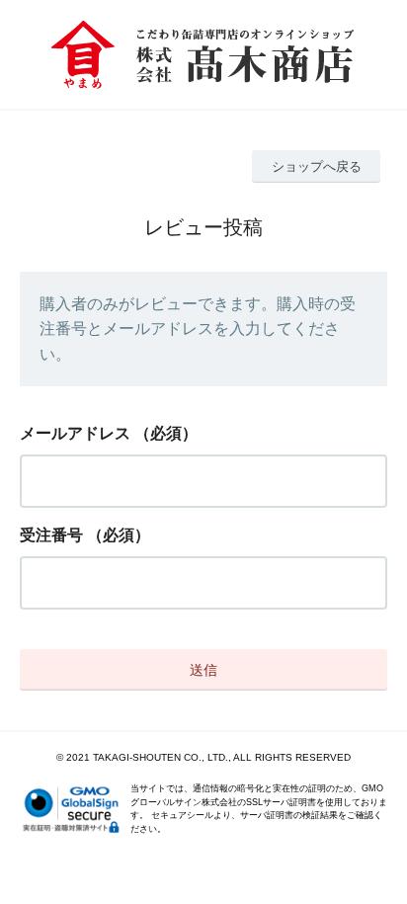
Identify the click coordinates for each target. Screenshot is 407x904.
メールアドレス (75, 433)
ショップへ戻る (317, 166)
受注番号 (51, 535)
